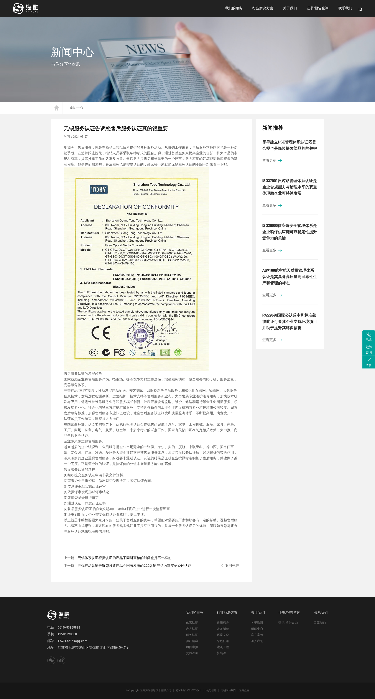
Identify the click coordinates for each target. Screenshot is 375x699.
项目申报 (192, 647)
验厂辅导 (192, 641)
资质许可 (192, 653)
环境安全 (223, 635)
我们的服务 (234, 8)
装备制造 (223, 629)
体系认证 (192, 622)
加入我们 (257, 641)
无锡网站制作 (228, 690)
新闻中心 (76, 107)
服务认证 (192, 635)
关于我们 (290, 8)
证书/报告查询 (318, 8)
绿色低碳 (223, 641)
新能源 (221, 653)
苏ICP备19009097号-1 (188, 690)
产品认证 (192, 629)
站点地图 (211, 690)
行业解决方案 (262, 8)
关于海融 (257, 622)
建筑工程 (223, 647)
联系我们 (345, 8)
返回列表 (232, 565)
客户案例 (257, 635)
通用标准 (223, 622)
